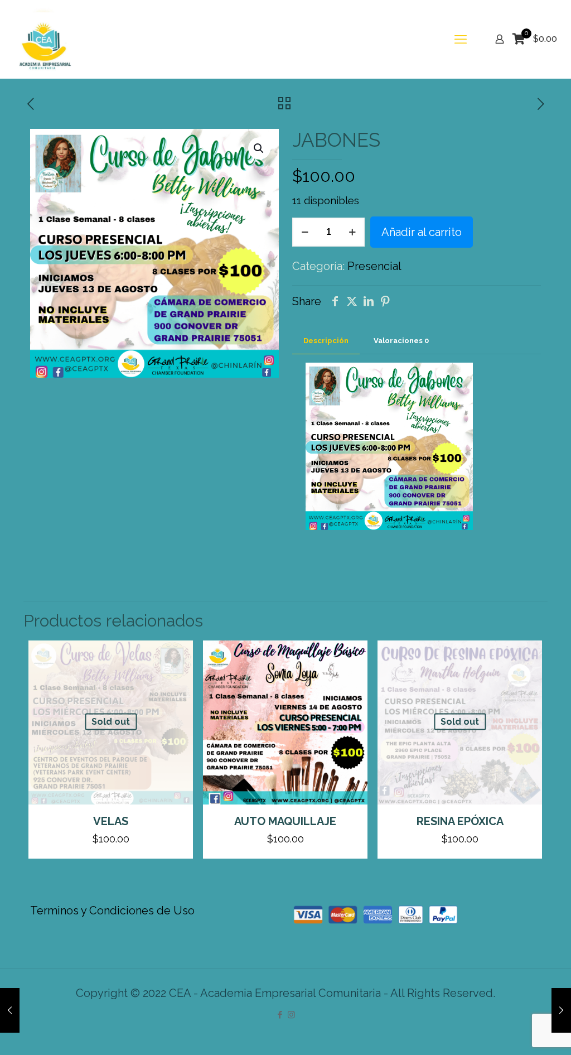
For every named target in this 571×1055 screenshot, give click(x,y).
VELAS (110, 821)
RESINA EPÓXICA (460, 821)
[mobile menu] (460, 39)
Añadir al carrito (421, 232)
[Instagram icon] (291, 1015)
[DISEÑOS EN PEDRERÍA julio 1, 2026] (10, 1010)
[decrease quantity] (304, 232)
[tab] (326, 341)
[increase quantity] (352, 232)
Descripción (326, 340)
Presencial (374, 266)
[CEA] (43, 39)
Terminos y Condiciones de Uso (112, 910)
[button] (259, 148)
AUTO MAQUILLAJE (285, 821)
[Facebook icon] (279, 1015)
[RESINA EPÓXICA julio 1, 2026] (561, 1010)
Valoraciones (401, 340)
